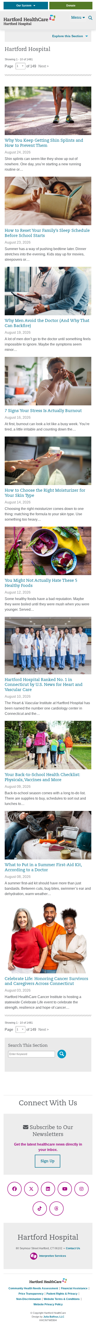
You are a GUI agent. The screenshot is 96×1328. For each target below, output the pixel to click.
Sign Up (47, 1161)
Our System (24, 5)
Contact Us (73, 1248)
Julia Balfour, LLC (53, 1316)
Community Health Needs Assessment (33, 1288)
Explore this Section (67, 36)
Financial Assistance (74, 1288)
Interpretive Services (52, 1255)
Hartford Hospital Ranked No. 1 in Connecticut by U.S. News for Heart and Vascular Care (44, 685)
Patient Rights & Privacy (61, 1293)
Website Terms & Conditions (62, 1299)
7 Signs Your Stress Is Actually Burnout (43, 411)
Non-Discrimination (28, 1299)
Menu (77, 18)
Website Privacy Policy (48, 1304)
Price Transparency (31, 1293)
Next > (43, 66)
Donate (70, 5)
